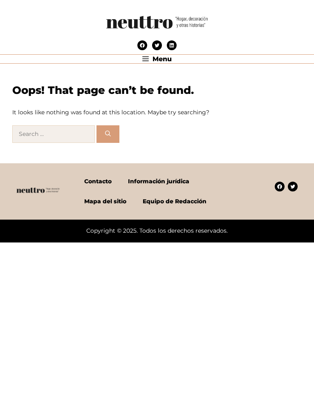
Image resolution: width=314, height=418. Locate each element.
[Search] (107, 134)
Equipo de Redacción (174, 201)
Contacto (98, 181)
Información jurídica (158, 181)
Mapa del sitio (105, 201)
